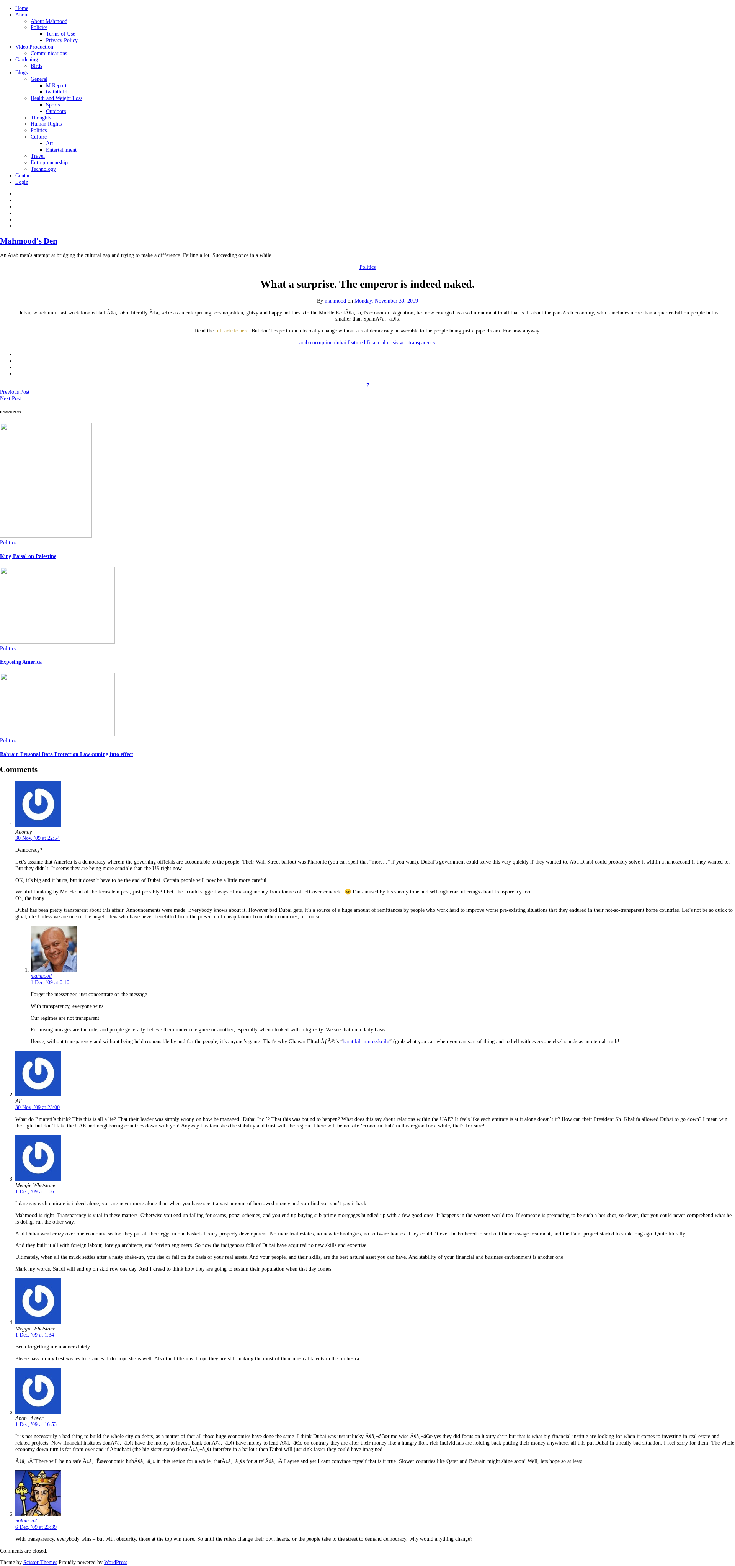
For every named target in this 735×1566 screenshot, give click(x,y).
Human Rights (46, 124)
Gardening (26, 59)
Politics (39, 130)
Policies (39, 27)
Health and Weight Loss (56, 98)
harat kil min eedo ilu (366, 1041)
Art (49, 143)
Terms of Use (60, 34)
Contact (23, 175)
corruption (321, 342)
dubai (340, 342)
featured (356, 342)
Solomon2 (26, 1520)
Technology (43, 169)
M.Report (56, 85)
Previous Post (14, 392)
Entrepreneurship (49, 162)
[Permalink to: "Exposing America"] (57, 642)
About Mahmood (49, 21)
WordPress (115, 1562)
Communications (49, 53)
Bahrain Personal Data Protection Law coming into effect (66, 754)
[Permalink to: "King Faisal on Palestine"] (46, 536)
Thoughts (41, 118)
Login (21, 182)
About (22, 15)
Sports (53, 105)
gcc (403, 342)
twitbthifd (56, 92)
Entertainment (61, 150)
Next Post (10, 398)
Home (21, 8)
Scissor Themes (40, 1562)
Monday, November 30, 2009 (386, 301)
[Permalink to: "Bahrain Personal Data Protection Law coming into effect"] (57, 734)
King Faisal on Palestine (28, 556)
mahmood (335, 301)
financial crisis (382, 342)
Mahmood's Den (28, 240)
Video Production (34, 47)
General (39, 79)
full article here (231, 331)
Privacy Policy (62, 40)
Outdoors (56, 111)
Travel (38, 156)
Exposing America (21, 662)
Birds (36, 66)
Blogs (21, 72)
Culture (39, 137)
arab (304, 342)
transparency (422, 342)
